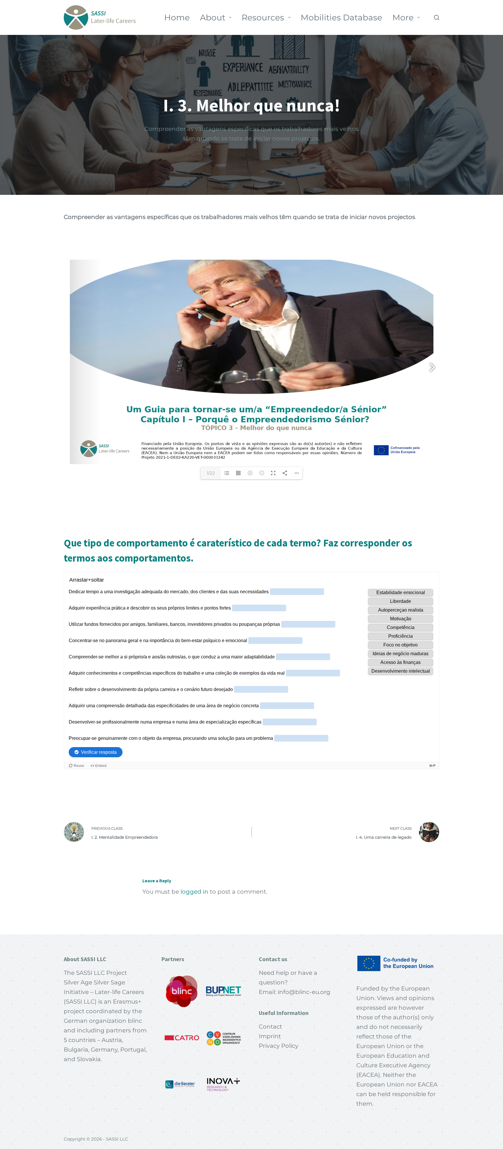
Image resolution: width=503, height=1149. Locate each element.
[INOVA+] (223, 1084)
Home (177, 17)
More (403, 17)
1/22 (211, 473)
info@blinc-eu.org (304, 991)
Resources (263, 17)
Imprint (270, 1036)
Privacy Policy (278, 1045)
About (212, 17)
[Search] (436, 17)
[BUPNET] (223, 991)
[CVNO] (223, 1037)
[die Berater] (181, 1084)
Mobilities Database (341, 17)
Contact (270, 1026)
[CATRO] (181, 1037)
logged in (194, 891)
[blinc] (181, 991)
